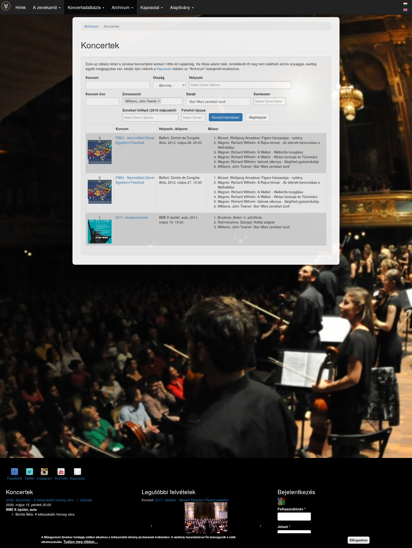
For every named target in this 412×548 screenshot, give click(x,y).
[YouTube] (61, 471)
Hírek (20, 7)
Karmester (262, 93)
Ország (159, 77)
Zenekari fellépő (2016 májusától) (149, 110)
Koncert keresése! (225, 117)
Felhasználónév (291, 509)
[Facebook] (14, 471)
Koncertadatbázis (85, 7)
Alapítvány (180, 7)
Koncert (92, 77)
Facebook (14, 478)
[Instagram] (44, 471)
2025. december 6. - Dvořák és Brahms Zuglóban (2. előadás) (53, 499)
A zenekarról (45, 7)
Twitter (30, 478)
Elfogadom (358, 540)
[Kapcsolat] (77, 471)
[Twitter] (29, 471)
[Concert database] (405, 9)
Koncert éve (95, 93)
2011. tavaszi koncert (132, 217)
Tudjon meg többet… (80, 541)
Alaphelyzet (257, 117)
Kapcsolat (150, 7)
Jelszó (284, 526)
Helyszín (196, 77)
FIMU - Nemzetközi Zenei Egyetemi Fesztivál (135, 140)
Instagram (44, 478)
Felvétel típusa (193, 110)
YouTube (61, 478)
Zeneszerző (131, 93)
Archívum (121, 7)
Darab (191, 93)
